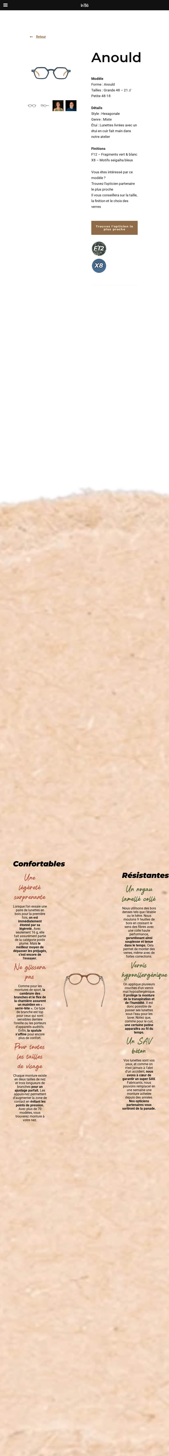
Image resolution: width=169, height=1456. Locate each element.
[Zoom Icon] (51, 72)
